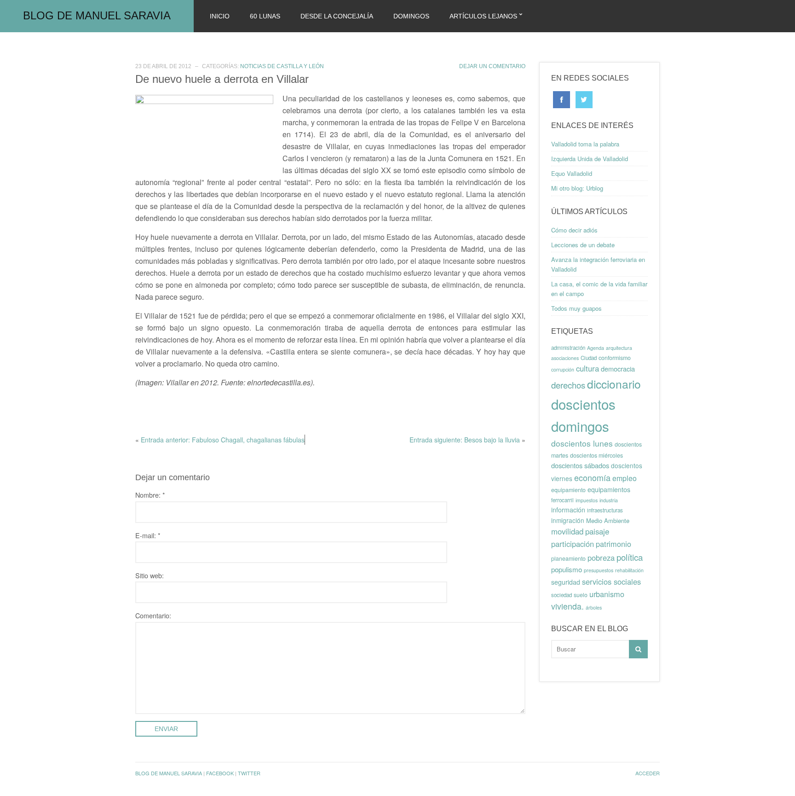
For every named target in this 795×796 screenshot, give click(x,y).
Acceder (647, 773)
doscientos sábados (580, 465)
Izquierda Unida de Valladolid (589, 158)
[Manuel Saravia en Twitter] (584, 98)
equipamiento (568, 490)
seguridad (565, 582)
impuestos (587, 500)
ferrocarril (562, 500)
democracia (618, 368)
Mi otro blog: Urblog (577, 188)
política (629, 557)
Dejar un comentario (492, 66)
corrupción (562, 369)
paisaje (597, 531)
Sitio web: (149, 575)
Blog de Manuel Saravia (97, 15)
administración (568, 347)
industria (608, 500)
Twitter (249, 773)
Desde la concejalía (336, 16)
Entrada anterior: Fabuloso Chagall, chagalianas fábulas (223, 439)
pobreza (601, 557)
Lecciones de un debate (583, 244)
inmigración (567, 520)
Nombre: (150, 495)
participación (572, 543)
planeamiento (568, 558)
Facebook (220, 773)
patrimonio (613, 543)
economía (592, 477)
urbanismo (606, 593)
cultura (587, 368)
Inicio (220, 16)
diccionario (614, 384)
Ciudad (589, 357)
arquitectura (619, 347)
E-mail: (148, 535)
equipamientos (609, 489)
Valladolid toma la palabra (585, 143)
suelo (581, 595)
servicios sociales (611, 581)
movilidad (567, 531)
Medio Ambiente (607, 520)
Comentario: (153, 615)
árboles (594, 607)
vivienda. (567, 606)
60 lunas (265, 16)
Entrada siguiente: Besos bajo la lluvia (464, 439)
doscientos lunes (582, 443)
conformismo (615, 358)
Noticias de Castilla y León (282, 66)
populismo (566, 569)
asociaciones (565, 357)
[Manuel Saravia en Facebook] (561, 98)
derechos (568, 385)
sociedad (561, 594)
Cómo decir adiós (574, 230)
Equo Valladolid (571, 173)
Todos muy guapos (576, 308)
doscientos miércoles (596, 455)
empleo (624, 478)
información (568, 509)
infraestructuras (605, 510)
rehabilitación (629, 570)
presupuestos (598, 570)
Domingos (411, 16)
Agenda (595, 347)
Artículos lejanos (483, 16)
